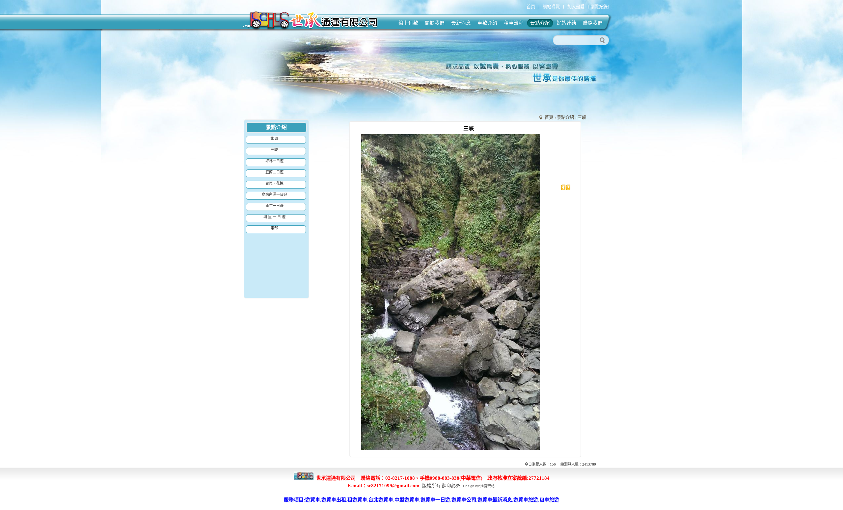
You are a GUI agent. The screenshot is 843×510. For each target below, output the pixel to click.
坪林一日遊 (274, 161)
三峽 (582, 117)
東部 (274, 228)
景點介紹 (565, 117)
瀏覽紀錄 (599, 6)
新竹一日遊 (274, 206)
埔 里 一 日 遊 (274, 217)
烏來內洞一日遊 (274, 194)
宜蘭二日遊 (274, 172)
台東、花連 (274, 183)
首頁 (549, 117)
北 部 (274, 138)
